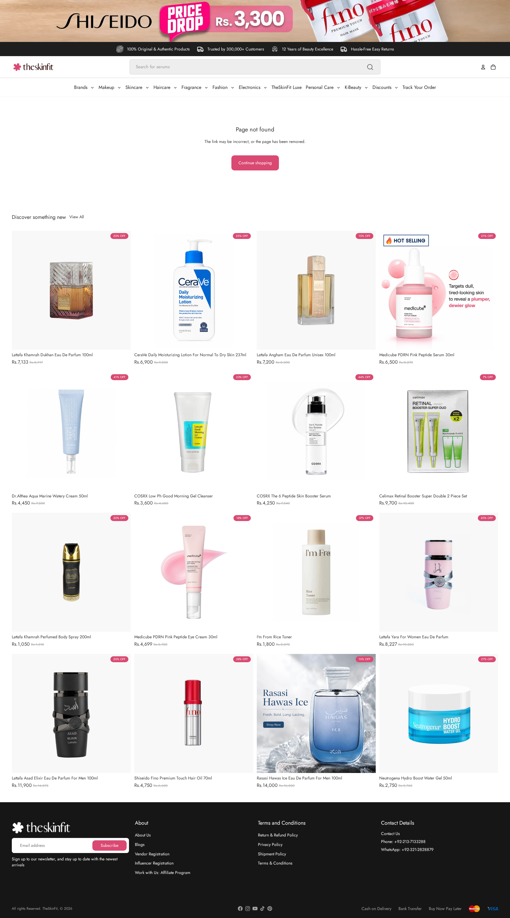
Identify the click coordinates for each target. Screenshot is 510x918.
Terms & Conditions (275, 863)
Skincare (133, 87)
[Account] (483, 67)
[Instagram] (248, 908)
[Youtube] (255, 908)
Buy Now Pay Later (445, 909)
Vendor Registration (152, 854)
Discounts (381, 87)
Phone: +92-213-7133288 (403, 841)
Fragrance (191, 87)
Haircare (161, 87)
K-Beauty (353, 87)
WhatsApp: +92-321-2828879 (407, 849)
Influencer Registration (154, 863)
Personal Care (320, 87)
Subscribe (109, 845)
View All (76, 217)
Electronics (249, 87)
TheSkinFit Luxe (287, 87)
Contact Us (390, 833)
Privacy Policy (270, 844)
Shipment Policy (272, 854)
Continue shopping (255, 163)
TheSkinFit (50, 908)
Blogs (140, 844)
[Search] (370, 67)
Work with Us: (162, 872)
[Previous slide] (21, 290)
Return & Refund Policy (278, 835)
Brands (80, 87)
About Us (143, 835)
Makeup (106, 87)
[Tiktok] (262, 908)
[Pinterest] (270, 908)
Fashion (220, 87)
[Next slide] (122, 290)
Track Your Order (419, 87)
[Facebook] (240, 908)
